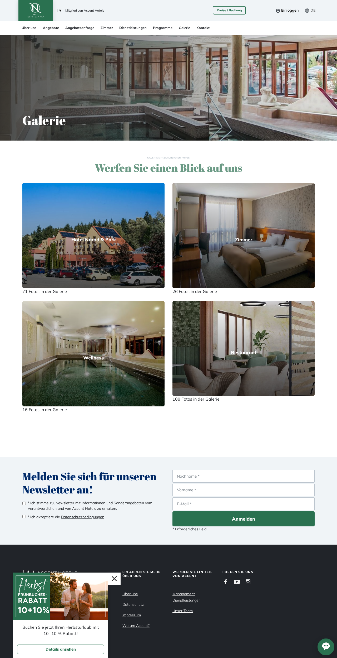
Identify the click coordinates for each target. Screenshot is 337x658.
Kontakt (203, 28)
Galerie (184, 28)
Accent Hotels (94, 10)
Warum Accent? (136, 625)
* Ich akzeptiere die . (66, 517)
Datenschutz (133, 604)
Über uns (29, 28)
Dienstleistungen (133, 28)
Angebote (51, 28)
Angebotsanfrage (79, 28)
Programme (162, 28)
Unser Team (182, 610)
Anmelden (243, 519)
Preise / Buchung (229, 10)
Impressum (131, 615)
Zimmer (107, 28)
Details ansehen (61, 649)
